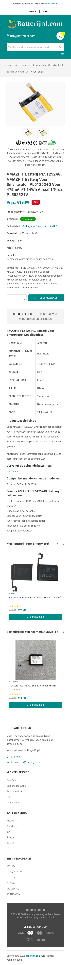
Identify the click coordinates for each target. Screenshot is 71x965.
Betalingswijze (14, 791)
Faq (8, 797)
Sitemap (15, 756)
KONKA (10, 843)
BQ (8, 831)
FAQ (45, 11)
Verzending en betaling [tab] (35, 319)
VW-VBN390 (13, 888)
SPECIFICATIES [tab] (22, 314)
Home (10, 65)
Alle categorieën (23, 65)
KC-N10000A (13, 894)
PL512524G (13, 471)
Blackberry (12, 826)
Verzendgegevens (16, 786)
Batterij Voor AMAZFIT (18, 71)
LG (8, 848)
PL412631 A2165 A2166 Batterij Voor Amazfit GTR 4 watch (33, 687)
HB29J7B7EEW (14, 872)
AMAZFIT (55, 226)
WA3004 (11, 866)
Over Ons (32, 11)
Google (10, 837)
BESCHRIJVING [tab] (49, 314)
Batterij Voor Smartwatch (48, 65)
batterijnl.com (33, 956)
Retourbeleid (13, 802)
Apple (37, 593)
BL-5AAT (11, 883)
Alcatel (10, 820)
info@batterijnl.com (30, 762)
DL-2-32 (11, 877)
